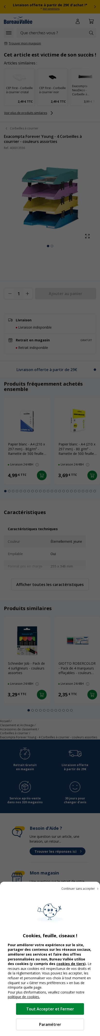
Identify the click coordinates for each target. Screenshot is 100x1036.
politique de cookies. (24, 996)
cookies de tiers (70, 963)
